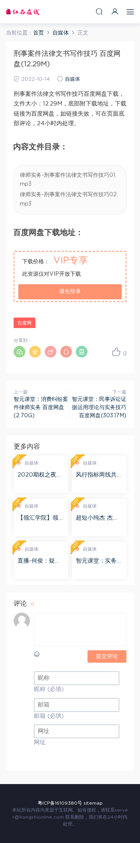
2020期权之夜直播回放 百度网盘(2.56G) (40, 475)
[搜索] (99, 11)
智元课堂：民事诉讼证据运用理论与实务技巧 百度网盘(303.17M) (99, 407)
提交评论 (107, 656)
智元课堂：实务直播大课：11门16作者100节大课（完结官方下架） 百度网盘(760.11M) (99, 561)
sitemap (93, 803)
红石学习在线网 (22, 11)
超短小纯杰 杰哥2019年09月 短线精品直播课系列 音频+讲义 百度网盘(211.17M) (99, 518)
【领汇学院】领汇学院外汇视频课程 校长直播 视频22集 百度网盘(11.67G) (41, 518)
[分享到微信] (19, 352)
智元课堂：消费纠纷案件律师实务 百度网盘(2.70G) (41, 407)
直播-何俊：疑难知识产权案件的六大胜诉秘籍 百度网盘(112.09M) (41, 561)
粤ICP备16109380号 (60, 803)
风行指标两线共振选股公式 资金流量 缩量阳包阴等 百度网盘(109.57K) (99, 475)
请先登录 (70, 291)
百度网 (25, 323)
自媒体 (72, 79)
